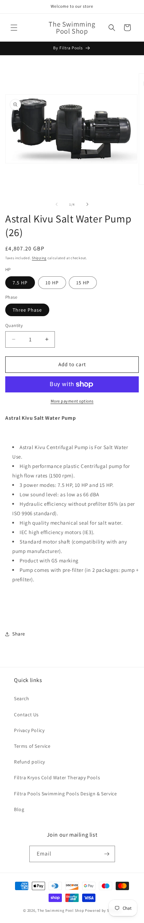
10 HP (52, 282)
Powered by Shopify (103, 910)
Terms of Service (32, 746)
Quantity (14, 325)
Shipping (39, 258)
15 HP (82, 282)
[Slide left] (56, 204)
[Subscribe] (107, 854)
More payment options (72, 401)
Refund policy (29, 762)
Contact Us (26, 714)
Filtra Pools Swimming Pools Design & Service (65, 793)
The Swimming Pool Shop (60, 910)
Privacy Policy (29, 730)
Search (21, 698)
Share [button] (18, 634)
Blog (19, 809)
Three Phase (27, 310)
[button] (14, 27)
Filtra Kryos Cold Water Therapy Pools (57, 777)
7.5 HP (20, 282)
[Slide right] (87, 204)
